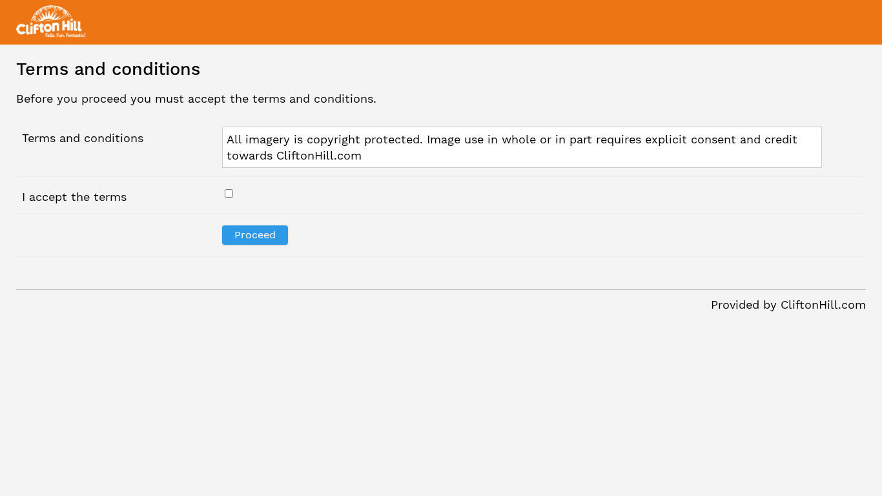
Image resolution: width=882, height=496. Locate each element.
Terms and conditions (82, 138)
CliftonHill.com (823, 304)
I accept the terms (74, 196)
